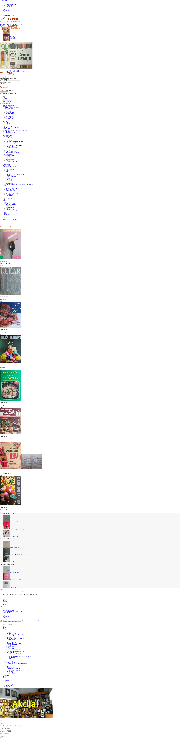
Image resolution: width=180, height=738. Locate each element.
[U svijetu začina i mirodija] (10, 434)
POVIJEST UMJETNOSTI (12, 161)
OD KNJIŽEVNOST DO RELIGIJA (10, 647)
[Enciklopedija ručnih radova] (21, 468)
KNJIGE (5, 629)
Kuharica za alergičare (5, 263)
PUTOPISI (10, 178)
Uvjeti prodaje (6, 10)
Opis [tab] (4, 217)
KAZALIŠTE (9, 137)
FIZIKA (7, 171)
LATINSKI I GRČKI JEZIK (12, 193)
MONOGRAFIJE (10, 159)
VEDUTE (5, 212)
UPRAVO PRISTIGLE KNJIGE (10, 101)
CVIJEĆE (8, 110)
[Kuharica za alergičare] (10, 258)
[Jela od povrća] (10, 400)
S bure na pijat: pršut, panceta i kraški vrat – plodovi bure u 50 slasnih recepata (17, 332)
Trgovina (5, 601)
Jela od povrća (3, 405)
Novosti (4, 677)
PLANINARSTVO (12, 176)
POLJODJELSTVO (10, 117)
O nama (4, 77)
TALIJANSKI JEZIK (10, 198)
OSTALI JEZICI (12, 149)
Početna (2, 24)
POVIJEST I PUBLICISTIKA (10, 166)
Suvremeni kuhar (4, 299)
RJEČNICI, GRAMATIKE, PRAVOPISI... (12, 188)
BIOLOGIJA (9, 170)
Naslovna (5, 599)
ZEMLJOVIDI (11, 74)
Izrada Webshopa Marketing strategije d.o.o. (32, 620)
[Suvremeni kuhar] (10, 294)
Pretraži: (4, 624)
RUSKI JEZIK (9, 197)
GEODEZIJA (9, 205)
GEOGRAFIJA (9, 173)
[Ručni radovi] (10, 362)
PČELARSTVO (9, 116)
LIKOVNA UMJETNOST (9, 155)
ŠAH (4, 199)
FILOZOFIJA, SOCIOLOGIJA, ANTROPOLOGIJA (15, 130)
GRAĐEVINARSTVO (11, 207)
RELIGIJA (5, 187)
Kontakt (4, 11)
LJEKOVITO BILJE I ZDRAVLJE (11, 163)
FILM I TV (8, 136)
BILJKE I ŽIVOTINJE (13, 41)
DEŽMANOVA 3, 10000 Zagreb (10, 609)
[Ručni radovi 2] (10, 505)
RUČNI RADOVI (18, 24)
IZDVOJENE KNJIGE (8, 134)
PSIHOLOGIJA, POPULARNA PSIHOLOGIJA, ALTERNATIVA (18, 184)
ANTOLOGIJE (9, 140)
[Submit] (3, 626)
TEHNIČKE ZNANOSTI (13, 70)
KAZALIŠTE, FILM (7, 135)
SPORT (4, 200)
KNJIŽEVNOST (7, 139)
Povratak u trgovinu (10, 95)
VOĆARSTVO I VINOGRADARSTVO (15, 120)
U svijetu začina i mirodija (6, 438)
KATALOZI (8, 158)
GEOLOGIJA (9, 180)
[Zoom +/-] (0, 736)
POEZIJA (8, 150)
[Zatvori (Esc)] (4, 736)
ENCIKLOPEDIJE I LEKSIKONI (11, 127)
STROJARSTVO (10, 209)
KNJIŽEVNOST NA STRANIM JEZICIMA (16, 145)
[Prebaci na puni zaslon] (2, 736)
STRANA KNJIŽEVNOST (12, 151)
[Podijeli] (3, 736)
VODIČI (10, 179)
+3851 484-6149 (6, 612)
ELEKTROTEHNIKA (11, 204)
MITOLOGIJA (6, 164)
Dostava (4, 9)
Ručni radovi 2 (3, 509)
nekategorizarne (6, 165)
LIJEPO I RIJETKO (7, 154)
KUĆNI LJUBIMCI (10, 112)
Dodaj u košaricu (4, 92)
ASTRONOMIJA (10, 169)
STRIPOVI (5, 202)
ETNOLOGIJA (6, 128)
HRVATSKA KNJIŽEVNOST (13, 144)
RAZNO (5, 185)
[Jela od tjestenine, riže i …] (6, 33)
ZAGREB (5, 213)
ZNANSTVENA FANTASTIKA (13, 152)
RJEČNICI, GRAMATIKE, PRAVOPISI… (18, 663)
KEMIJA (8, 182)
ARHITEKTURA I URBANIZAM (15, 39)
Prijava (9, 731)
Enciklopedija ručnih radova (6, 473)
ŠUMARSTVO (9, 118)
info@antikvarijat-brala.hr (8, 610)
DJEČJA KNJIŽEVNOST (12, 142)
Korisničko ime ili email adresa (9, 725)
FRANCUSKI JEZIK (10, 190)
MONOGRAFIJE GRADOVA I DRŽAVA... (18, 174)
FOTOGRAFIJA (7, 131)
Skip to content (3, 0)
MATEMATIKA (9, 183)
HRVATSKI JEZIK (10, 192)
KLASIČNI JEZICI (12, 147)
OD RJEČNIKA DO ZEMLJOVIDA (10, 662)
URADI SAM (9, 126)
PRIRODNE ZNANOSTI (9, 168)
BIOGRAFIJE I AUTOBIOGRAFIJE (14, 141)
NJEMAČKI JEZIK (10, 194)
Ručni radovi (3, 367)
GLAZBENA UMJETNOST (9, 132)
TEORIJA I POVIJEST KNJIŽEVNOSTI (16, 71)
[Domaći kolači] (6, 40)
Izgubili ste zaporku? (4, 733)
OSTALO (8, 115)
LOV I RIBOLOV (10, 113)
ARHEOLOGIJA (11, 38)
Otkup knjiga (6, 76)
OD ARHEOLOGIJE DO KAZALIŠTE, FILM (11, 37)
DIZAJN (8, 156)
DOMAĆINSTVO (8, 24)
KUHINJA (8, 122)
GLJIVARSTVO (9, 111)
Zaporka (4, 728)
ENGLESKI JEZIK (12, 146)
